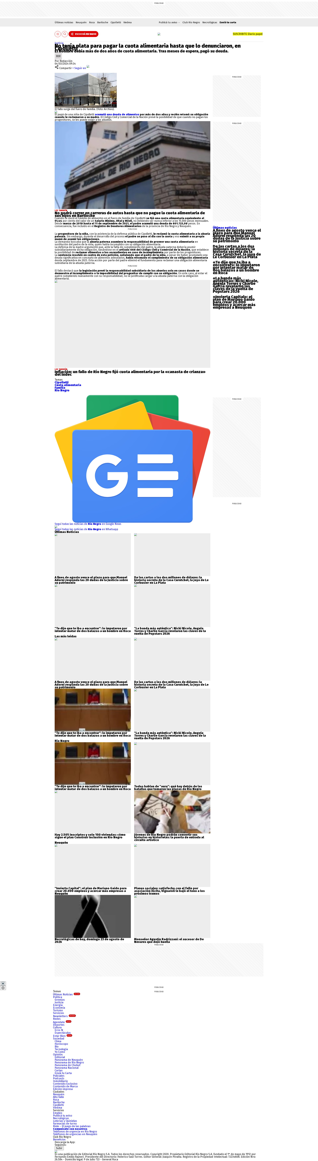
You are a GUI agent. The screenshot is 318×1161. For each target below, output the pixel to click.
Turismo (58, 1010)
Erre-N (59, 1030)
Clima (58, 1041)
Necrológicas (209, 22)
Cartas (59, 1070)
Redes (57, 1018)
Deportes (58, 1024)
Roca (92, 22)
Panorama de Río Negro (69, 1062)
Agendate (62, 1022)
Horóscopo (61, 1043)
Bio (56, 1046)
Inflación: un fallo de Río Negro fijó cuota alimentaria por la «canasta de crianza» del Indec (130, 373)
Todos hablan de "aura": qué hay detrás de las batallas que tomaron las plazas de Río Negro (168, 788)
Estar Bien (62, 1036)
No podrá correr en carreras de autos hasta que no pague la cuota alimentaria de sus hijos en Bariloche (130, 214)
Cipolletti (116, 22)
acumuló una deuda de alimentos (117, 114)
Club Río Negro (191, 22)
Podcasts (58, 1078)
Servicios (58, 1013)
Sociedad (58, 1038)
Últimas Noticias (66, 994)
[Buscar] (64, 34)
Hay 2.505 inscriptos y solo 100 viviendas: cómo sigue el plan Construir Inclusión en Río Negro (90, 836)
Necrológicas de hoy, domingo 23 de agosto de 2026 (89, 940)
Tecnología (61, 1049)
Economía (59, 1007)
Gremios (60, 999)
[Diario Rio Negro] (56, 1151)
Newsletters (64, 1016)
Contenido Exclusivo (65, 1083)
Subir (59, 1148)
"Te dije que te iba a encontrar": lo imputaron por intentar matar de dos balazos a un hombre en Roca (93, 630)
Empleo (57, 1113)
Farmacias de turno (65, 1123)
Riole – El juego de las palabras (72, 1126)
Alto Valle (58, 1097)
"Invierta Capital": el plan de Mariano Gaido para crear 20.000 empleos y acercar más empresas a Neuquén (91, 890)
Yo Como (60, 1051)
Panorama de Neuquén (69, 1059)
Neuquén (81, 22)
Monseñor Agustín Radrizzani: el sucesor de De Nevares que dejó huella (169, 940)
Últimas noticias (64, 22)
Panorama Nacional (67, 1067)
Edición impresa (63, 1089)
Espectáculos (63, 1032)
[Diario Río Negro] (159, 34)
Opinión (58, 1054)
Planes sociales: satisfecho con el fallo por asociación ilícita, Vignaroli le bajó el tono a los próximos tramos (169, 890)
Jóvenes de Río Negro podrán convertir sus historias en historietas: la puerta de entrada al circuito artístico (169, 837)
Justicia (59, 43)
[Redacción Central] (58, 53)
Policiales (58, 1075)
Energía (58, 1005)
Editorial (60, 1057)
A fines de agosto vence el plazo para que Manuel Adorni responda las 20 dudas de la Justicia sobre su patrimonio (237, 235)
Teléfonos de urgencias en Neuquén (75, 1134)
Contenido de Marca (65, 1086)
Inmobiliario (60, 1081)
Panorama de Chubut (67, 1065)
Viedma (127, 22)
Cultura (57, 1027)
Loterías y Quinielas (65, 1120)
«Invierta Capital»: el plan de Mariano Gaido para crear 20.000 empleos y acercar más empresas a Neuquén (234, 302)
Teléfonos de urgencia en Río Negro (75, 1131)
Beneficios (59, 1139)
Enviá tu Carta (63, 1073)
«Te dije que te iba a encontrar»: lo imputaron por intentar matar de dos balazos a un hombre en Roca (236, 267)
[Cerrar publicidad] (3, 983)
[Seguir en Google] (56, 111)
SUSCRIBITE (248, 34)
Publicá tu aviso (62, 1115)
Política (57, 997)
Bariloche (102, 22)
